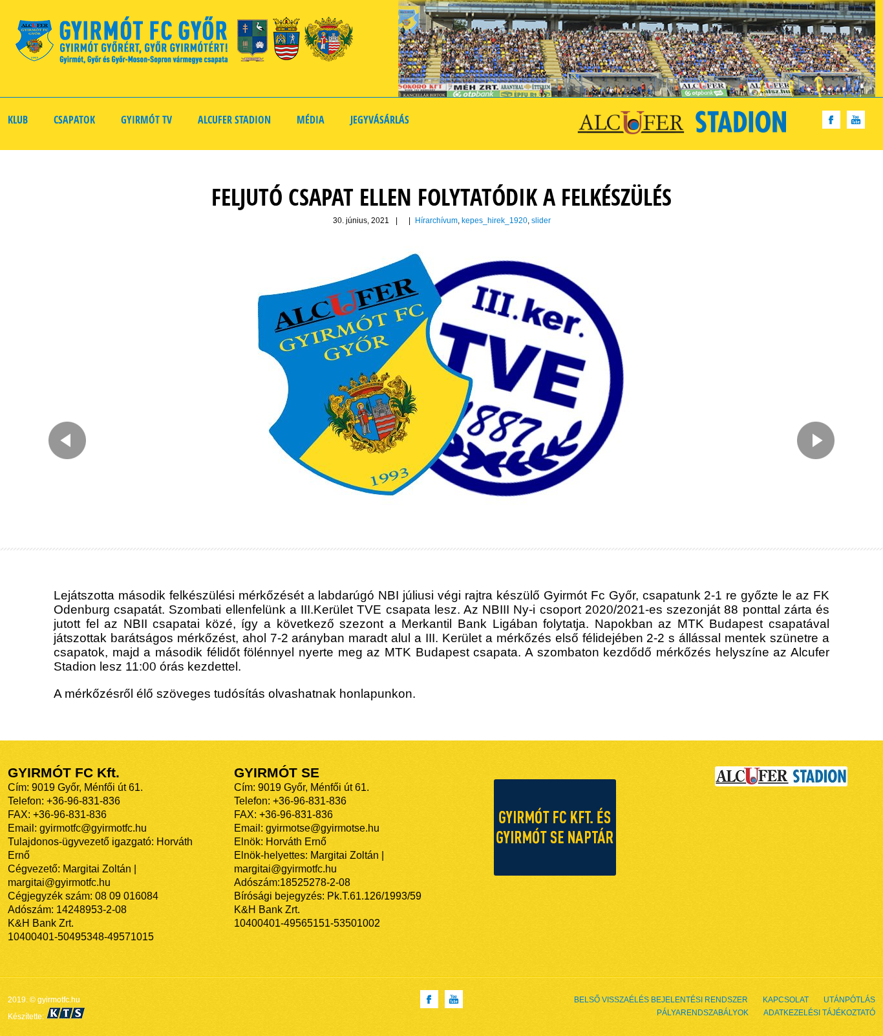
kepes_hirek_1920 (494, 220)
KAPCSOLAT (786, 999)
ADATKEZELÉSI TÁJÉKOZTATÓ (819, 1012)
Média (310, 120)
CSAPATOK (74, 120)
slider (541, 220)
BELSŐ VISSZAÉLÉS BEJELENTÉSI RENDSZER (661, 999)
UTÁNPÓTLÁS (849, 999)
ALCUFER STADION (234, 120)
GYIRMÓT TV (146, 120)
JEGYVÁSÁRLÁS (379, 120)
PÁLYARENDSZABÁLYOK (703, 1012)
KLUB (18, 120)
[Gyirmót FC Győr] (190, 42)
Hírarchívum (436, 220)
